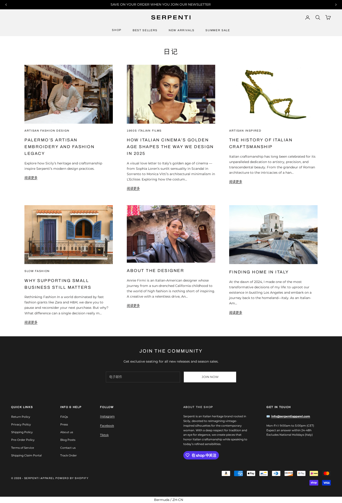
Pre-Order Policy (23, 440)
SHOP (116, 30)
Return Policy (20, 416)
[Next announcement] (336, 4)
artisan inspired (245, 130)
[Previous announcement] (6, 4)
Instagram (107, 416)
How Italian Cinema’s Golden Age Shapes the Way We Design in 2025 (170, 147)
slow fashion (37, 271)
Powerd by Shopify (71, 478)
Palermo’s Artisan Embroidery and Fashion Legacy (59, 147)
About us (66, 432)
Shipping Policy (22, 432)
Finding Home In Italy (259, 272)
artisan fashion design (47, 130)
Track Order (68, 455)
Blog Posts (67, 440)
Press (64, 424)
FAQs (64, 416)
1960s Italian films (144, 130)
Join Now (210, 377)
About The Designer (155, 270)
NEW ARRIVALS (181, 30)
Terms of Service (22, 447)
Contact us (68, 447)
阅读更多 (30, 178)
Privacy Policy (21, 424)
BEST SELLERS (145, 30)
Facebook (107, 425)
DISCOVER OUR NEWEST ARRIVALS (176, 4)
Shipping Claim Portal (26, 455)
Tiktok (104, 435)
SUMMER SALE (217, 30)
